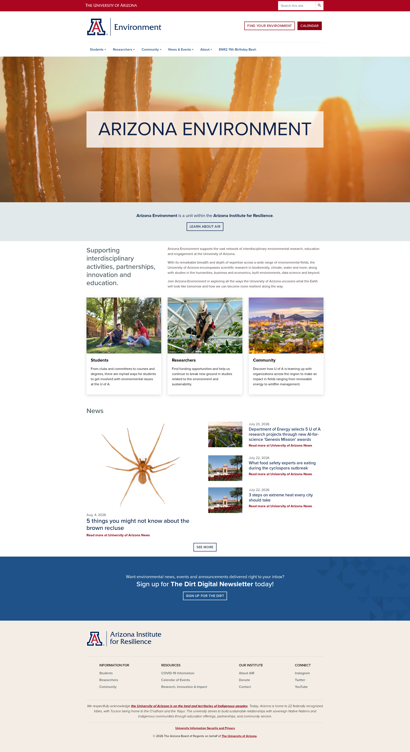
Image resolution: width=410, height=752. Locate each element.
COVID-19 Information (177, 673)
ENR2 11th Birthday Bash (237, 49)
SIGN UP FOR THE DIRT (205, 596)
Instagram (302, 673)
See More (205, 547)
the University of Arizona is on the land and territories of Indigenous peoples (189, 706)
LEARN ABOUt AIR (205, 226)
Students (97, 49)
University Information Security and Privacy (205, 728)
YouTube (301, 687)
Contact (245, 687)
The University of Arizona (239, 736)
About (204, 49)
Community (150, 49)
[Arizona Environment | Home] (123, 27)
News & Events (179, 49)
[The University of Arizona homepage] (114, 5)
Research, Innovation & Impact (184, 687)
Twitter (300, 680)
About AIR (246, 673)
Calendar (309, 26)
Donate (244, 680)
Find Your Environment (269, 26)
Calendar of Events (175, 680)
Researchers (122, 49)
